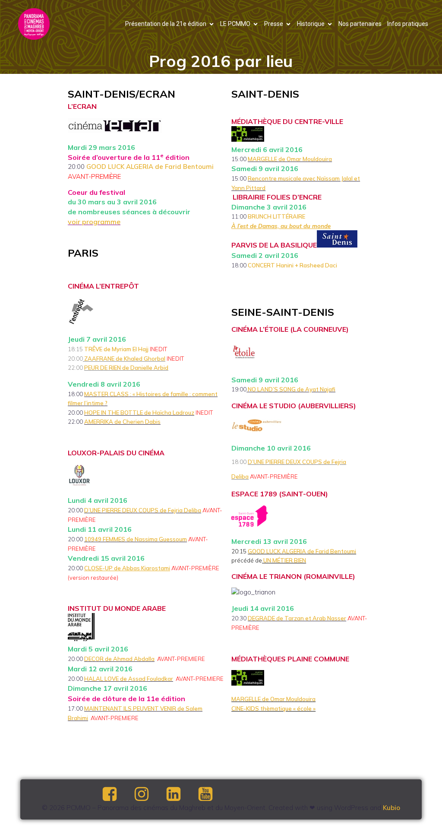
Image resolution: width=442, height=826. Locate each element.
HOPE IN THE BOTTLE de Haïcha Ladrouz (139, 412)
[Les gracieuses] (247, 389)
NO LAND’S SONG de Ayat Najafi (291, 389)
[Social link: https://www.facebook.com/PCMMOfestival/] (117, 794)
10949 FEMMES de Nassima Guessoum (135, 539)
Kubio (391, 808)
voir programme (94, 221)
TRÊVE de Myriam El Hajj (116, 349)
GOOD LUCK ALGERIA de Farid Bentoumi (150, 166)
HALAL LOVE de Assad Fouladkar (128, 678)
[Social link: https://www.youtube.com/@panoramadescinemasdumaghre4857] (213, 794)
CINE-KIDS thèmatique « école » (273, 708)
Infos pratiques (407, 23)
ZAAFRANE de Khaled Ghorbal (124, 358)
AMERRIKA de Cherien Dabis (122, 421)
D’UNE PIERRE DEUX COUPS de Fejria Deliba (142, 510)
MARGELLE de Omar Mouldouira (290, 159)
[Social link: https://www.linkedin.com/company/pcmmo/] (181, 794)
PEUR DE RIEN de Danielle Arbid (126, 367)
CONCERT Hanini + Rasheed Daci (292, 265)
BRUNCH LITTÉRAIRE (277, 216)
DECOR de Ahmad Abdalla (119, 658)
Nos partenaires (360, 23)
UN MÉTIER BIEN (284, 560)
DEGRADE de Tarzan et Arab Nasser (297, 618)
